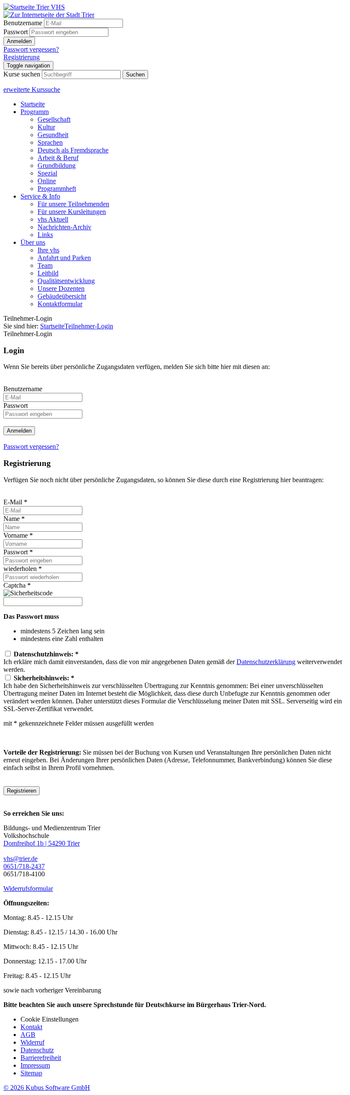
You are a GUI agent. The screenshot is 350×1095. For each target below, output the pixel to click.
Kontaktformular (60, 303)
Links (45, 234)
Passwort (15, 31)
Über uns (32, 242)
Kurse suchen (21, 74)
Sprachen (50, 142)
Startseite (32, 104)
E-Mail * (15, 502)
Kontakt (31, 1027)
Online (47, 180)
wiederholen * (22, 568)
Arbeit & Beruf (58, 157)
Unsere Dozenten (61, 288)
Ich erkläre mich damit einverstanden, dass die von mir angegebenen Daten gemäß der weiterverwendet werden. (172, 661)
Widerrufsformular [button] (28, 888)
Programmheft (57, 188)
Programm (34, 111)
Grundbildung (57, 165)
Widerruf (32, 1042)
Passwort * (18, 552)
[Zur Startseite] (34, 7)
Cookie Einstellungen (49, 1019)
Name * (14, 518)
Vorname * (18, 535)
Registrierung (21, 57)
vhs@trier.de (20, 858)
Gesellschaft (54, 119)
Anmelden (19, 41)
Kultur (46, 127)
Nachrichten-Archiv (64, 227)
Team (45, 265)
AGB (27, 1034)
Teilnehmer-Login (88, 326)
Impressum (35, 1065)
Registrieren (21, 791)
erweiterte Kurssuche (31, 89)
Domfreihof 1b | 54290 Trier (41, 843)
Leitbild (48, 273)
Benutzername (22, 22)
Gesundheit (53, 134)
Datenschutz (37, 1050)
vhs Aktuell (53, 219)
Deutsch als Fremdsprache (73, 150)
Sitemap (31, 1073)
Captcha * (17, 585)
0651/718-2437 (24, 866)
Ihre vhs (48, 250)
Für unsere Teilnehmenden (73, 204)
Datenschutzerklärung (265, 661)
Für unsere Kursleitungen (72, 211)
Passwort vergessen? (31, 49)
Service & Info (40, 196)
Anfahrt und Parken (64, 257)
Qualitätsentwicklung (66, 280)
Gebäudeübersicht (62, 296)
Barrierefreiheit (40, 1057)
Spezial (47, 173)
